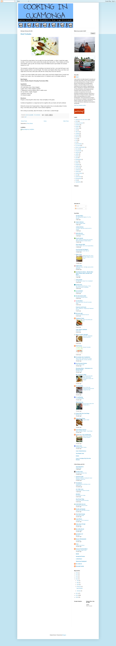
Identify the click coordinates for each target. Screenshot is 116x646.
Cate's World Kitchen (81, 451)
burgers (77, 126)
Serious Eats (79, 284)
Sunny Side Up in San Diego (82, 413)
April (78, 584)
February (79, 586)
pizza (76, 161)
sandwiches (78, 169)
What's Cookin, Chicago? (82, 334)
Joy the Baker (79, 300)
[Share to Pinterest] (52, 115)
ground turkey (78, 143)
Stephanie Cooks (80, 318)
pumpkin (77, 164)
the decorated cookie (81, 296)
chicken (77, 128)
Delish (77, 456)
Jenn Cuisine (79, 279)
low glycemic (78, 150)
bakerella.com (79, 233)
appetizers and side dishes (81, 119)
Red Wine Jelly (79, 370)
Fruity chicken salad (80, 364)
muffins (77, 154)
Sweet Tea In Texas (80, 418)
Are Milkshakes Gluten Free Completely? (84, 280)
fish (76, 138)
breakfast (77, 124)
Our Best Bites (79, 215)
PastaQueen (79, 483)
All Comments (79, 208)
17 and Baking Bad (80, 398)
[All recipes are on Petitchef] (79, 113)
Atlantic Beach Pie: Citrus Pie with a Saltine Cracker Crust (88, 257)
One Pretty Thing (80, 499)
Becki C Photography (81, 539)
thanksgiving (78, 178)
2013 (77, 577)
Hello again (78, 275)
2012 (77, 579)
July (78, 580)
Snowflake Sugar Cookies (81, 447)
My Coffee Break (80, 529)
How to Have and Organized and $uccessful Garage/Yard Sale (88, 388)
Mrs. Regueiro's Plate (81, 374)
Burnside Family (80, 566)
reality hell (77, 166)
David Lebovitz (79, 238)
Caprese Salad (86, 419)
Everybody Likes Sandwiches (83, 357)
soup (76, 175)
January (79, 590)
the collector (79, 563)
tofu (76, 180)
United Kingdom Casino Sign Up (82, 250)
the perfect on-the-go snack (81, 505)
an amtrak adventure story (81, 472)
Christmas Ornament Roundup (82, 500)
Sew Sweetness (80, 466)
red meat (77, 168)
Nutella (77, 156)
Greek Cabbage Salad (80, 223)
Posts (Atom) (30, 123)
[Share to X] (49, 115)
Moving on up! (79, 414)
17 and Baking (79, 397)
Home (45, 121)
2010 (77, 595)
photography (78, 159)
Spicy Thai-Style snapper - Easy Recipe (84, 431)
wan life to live (79, 471)
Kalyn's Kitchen (80, 222)
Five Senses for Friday (80, 495)
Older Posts (66, 121)
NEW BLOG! (78, 525)
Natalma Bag (78, 468)
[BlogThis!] (47, 115)
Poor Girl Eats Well (80, 244)
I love (77, 544)
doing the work (79, 292)
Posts (77, 206)
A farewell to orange (80, 515)
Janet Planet (79, 519)
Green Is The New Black (81, 549)
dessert (77, 135)
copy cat (77, 131)
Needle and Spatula (80, 509)
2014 (77, 575)
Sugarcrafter (79, 265)
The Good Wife (79, 386)
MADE (77, 554)
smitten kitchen (79, 227)
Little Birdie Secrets (81, 504)
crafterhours (79, 558)
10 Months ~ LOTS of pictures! (82, 520)
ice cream (77, 145)
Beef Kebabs (26, 34)
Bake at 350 (79, 254)
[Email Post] (43, 114)
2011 (77, 593)
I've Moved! (78, 540)
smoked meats (78, 173)
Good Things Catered (81, 429)
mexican (77, 152)
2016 (77, 573)
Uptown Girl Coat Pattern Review (83, 510)
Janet (77, 77)
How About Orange (80, 514)
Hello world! (78, 330)
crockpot (77, 133)
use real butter (79, 291)
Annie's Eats (79, 446)
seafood (77, 171)
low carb (77, 149)
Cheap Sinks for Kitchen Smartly (82, 490)
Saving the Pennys (80, 556)
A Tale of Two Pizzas (80, 545)
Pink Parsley (79, 345)
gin (76, 142)
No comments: (37, 114)
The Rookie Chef (80, 453)
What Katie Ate (79, 402)
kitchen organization (80, 147)
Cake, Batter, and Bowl (81, 329)
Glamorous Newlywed (81, 561)
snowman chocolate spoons (81, 297)
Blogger (64, 635)
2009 (77, 597)
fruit (76, 140)
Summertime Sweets (80, 234)
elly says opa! (79, 313)
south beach (78, 176)
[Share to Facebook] (50, 115)
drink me (77, 136)
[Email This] (45, 115)
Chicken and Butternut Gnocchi (82, 314)
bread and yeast (79, 123)
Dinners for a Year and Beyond (83, 434)
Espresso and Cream (81, 307)
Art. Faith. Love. (79, 489)
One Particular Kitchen (81, 363)
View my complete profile (80, 105)
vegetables (78, 182)
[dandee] (78, 494)
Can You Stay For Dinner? (82, 249)
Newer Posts (24, 121)
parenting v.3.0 (79, 534)
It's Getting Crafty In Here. (81, 550)
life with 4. (78, 535)
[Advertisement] (82, 617)
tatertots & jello (79, 476)
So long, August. (79, 530)
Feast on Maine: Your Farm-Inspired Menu (84, 245)
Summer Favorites (87, 347)
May (78, 582)
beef (25, 116)
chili (76, 130)
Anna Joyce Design (80, 524)
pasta (76, 157)
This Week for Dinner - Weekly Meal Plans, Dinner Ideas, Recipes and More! (84, 273)
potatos (77, 162)
